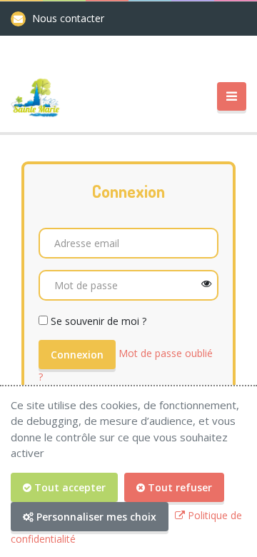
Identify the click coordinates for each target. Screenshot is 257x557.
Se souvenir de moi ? (98, 321)
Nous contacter (68, 18)
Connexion (77, 354)
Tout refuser (178, 487)
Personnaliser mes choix (95, 516)
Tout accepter (68, 487)
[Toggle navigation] (231, 96)
